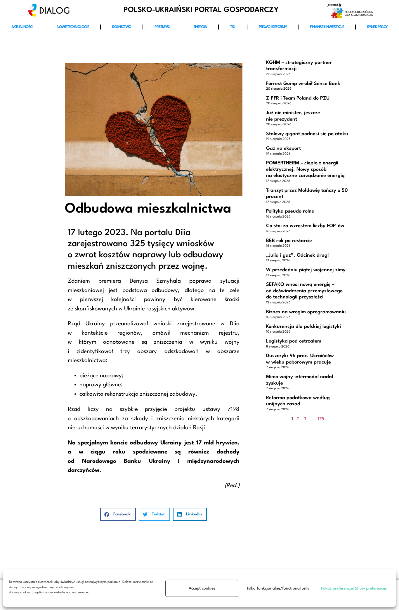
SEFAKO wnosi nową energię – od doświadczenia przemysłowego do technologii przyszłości (304, 291)
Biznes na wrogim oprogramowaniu (306, 312)
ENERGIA (200, 27)
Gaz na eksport (283, 148)
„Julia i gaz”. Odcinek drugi (297, 255)
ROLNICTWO (121, 27)
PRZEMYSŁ (162, 27)
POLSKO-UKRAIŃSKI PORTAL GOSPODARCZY (201, 10)
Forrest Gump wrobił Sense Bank (303, 83)
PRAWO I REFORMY (273, 27)
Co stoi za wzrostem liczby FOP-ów (305, 225)
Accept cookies (202, 588)
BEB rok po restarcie (289, 240)
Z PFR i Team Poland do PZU (297, 98)
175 (321, 419)
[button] (118, 514)
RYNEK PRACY (377, 27)
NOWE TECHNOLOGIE (73, 27)
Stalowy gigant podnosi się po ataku (307, 133)
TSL (232, 27)
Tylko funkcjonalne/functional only (278, 588)
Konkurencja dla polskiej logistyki (303, 326)
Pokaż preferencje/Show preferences (354, 588)
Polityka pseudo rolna (290, 211)
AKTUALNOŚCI (22, 27)
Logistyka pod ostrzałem (293, 341)
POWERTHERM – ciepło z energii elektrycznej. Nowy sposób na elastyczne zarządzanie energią (305, 169)
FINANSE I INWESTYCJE (327, 27)
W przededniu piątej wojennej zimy (306, 269)
